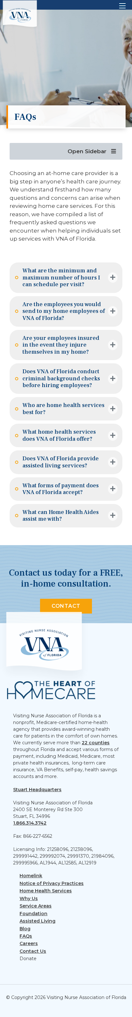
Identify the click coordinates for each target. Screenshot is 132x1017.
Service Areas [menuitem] (36, 906)
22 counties (96, 743)
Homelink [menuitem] (31, 876)
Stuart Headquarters (37, 789)
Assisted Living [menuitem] (37, 921)
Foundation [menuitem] (33, 913)
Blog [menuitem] (25, 929)
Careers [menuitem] (29, 943)
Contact (66, 606)
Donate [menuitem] (28, 958)
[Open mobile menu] (122, 6)
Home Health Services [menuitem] (46, 891)
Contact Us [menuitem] (33, 951)
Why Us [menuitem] (29, 898)
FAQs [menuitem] (26, 936)
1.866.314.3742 (29, 823)
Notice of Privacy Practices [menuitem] (52, 883)
